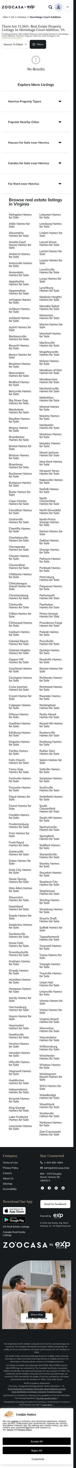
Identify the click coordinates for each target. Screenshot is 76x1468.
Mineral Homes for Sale (49, 408)
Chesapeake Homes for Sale (19, 548)
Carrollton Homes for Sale (20, 511)
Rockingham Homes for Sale (49, 706)
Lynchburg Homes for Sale (49, 289)
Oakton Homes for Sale (49, 542)
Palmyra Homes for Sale (49, 560)
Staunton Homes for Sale (50, 874)
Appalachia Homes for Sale (19, 283)
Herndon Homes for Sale (19, 1054)
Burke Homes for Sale (20, 493)
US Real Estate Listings (16, 1226)
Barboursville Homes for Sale (19, 337)
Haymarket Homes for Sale (19, 1027)
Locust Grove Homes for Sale (49, 243)
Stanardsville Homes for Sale (49, 856)
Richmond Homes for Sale (50, 688)
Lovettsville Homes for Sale (49, 271)
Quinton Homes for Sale (49, 651)
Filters (40, 44)
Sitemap (7, 1183)
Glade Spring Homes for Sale (19, 880)
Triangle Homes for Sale (49, 965)
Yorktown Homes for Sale (50, 1124)
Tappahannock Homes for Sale (49, 938)
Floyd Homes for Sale (19, 798)
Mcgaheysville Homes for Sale (49, 353)
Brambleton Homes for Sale (19, 438)
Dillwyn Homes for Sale (19, 715)
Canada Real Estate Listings (14, 1234)
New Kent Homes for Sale (50, 463)
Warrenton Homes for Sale (49, 1029)
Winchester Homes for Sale (49, 1057)
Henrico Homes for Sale (19, 1045)
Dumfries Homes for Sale (20, 725)
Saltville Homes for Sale (49, 770)
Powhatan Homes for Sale (49, 606)
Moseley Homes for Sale (49, 444)
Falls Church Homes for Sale (19, 761)
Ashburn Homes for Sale (19, 310)
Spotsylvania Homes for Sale (49, 828)
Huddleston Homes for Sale (19, 1081)
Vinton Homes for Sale (50, 1011)
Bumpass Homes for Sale (20, 484)
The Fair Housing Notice (46, 1398)
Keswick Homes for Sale (19, 1100)
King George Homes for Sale (19, 1109)
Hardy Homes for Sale (20, 999)
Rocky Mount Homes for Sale (49, 715)
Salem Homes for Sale (50, 761)
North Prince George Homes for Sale (49, 522)
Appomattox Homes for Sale (19, 292)
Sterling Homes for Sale (49, 901)
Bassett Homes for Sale (19, 347)
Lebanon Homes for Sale (50, 216)
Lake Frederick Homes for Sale (19, 1118)
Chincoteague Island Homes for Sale (20, 586)
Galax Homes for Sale (20, 862)
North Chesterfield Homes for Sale (49, 501)
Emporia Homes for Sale (19, 743)
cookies (15, 1421)
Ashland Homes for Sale (19, 319)
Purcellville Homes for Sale (49, 642)
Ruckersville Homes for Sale (49, 734)
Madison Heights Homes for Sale (50, 298)
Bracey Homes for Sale (18, 429)
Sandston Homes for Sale (50, 779)
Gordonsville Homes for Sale (19, 935)
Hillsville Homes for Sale (19, 1063)
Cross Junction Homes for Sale (19, 688)
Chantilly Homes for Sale (19, 530)
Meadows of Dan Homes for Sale (50, 371)
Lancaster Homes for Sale (20, 1127)
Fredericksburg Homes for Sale (19, 825)
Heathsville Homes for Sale (19, 1036)
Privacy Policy (10, 1167)
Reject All (36, 1450)
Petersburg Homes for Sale (49, 578)
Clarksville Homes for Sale (19, 606)
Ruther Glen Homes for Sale (49, 752)
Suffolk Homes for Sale (50, 929)
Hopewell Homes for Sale (20, 1072)
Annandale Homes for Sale (19, 273)
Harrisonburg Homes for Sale (19, 1008)
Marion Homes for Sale (51, 326)
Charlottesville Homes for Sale (19, 539)
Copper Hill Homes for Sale (19, 661)
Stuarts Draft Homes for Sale (49, 920)
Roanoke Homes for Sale (50, 697)
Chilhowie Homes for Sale (20, 575)
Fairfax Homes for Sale (18, 752)
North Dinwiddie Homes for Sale (50, 511)
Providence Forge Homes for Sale (50, 624)
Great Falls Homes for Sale (19, 944)
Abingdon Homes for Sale (20, 216)
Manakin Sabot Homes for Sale (49, 307)
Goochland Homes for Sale (19, 908)
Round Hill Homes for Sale (51, 725)
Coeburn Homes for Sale (19, 633)
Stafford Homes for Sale (49, 846)
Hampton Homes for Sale (20, 990)
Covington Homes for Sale (20, 679)
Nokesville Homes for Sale (51, 481)
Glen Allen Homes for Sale (20, 889)
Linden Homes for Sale (50, 234)
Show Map (37, 1314)
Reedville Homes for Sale (50, 661)
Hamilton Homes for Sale (20, 981)
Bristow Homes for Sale (19, 456)
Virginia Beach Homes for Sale (49, 1020)
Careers (7, 1173)
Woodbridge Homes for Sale (49, 1096)
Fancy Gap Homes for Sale (19, 770)
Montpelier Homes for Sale (49, 426)
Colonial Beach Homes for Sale (19, 642)
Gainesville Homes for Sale (19, 853)
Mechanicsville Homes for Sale (49, 390)
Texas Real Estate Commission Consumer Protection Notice (36, 1392)
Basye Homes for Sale (20, 356)
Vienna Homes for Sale (51, 1002)
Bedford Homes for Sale (19, 383)
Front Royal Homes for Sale (19, 844)
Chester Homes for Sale (19, 557)
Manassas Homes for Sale (49, 316)
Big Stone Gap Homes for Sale (19, 402)
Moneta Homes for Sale (49, 417)
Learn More (47, 1405)
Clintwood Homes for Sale (20, 624)
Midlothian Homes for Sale (49, 399)
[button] (35, 101)
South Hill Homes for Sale (50, 819)
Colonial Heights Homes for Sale (19, 651)
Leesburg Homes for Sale (50, 225)
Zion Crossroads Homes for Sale (50, 1133)
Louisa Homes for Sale (50, 261)
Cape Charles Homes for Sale (19, 502)
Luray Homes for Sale (50, 280)
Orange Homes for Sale (49, 551)
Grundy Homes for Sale (18, 972)
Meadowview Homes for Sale (49, 380)
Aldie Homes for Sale (19, 225)
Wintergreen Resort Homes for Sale (50, 1076)
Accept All (37, 1441)
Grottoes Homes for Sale (19, 962)
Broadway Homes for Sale (19, 466)
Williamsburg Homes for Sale (49, 1048)
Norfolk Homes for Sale (49, 490)
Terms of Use (10, 1162)
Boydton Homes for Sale (19, 420)
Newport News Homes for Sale (49, 472)
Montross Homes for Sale (50, 435)
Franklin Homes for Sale (19, 816)
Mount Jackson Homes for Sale (49, 454)
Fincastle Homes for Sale (20, 789)
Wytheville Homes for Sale (49, 1115)
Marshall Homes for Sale (50, 335)
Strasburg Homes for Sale (51, 910)
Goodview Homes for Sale (20, 926)
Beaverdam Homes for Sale (19, 374)
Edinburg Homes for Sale (20, 734)
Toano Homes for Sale (50, 956)
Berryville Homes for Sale (20, 392)
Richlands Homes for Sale (50, 679)
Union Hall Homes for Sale (49, 984)
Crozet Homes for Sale (20, 697)
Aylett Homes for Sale (20, 328)
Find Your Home (36, 1318)
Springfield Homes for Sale (49, 837)
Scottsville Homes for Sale (49, 789)
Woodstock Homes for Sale (49, 1105)
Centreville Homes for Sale (19, 520)
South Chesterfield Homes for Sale (49, 808)
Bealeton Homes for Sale (20, 365)
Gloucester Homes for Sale (19, 898)
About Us (8, 1178)
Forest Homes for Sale (20, 807)
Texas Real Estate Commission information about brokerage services (37, 1389)
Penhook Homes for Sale (49, 569)
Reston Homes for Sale (51, 670)
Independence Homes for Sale (19, 1091)
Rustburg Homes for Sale (50, 743)
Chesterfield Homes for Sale (19, 566)
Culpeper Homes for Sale (20, 706)
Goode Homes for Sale (20, 917)
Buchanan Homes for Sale (20, 475)
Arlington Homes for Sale (20, 301)
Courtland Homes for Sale (20, 670)
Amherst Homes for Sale (19, 255)
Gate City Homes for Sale (20, 871)
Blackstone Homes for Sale (19, 411)
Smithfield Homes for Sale (51, 798)
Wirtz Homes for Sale (50, 1087)
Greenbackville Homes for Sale (19, 953)
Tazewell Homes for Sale (50, 947)
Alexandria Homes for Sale (19, 234)
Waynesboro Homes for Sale (49, 1039)
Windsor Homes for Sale (50, 1066)
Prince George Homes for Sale (49, 615)
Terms (10, 1429)
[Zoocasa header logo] (18, 7)
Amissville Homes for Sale (20, 264)
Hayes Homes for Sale (20, 1017)
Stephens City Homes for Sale (49, 883)
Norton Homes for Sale (51, 532)
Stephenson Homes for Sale (49, 892)
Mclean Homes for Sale (49, 362)
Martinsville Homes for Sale (49, 344)
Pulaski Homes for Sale (49, 633)
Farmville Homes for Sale (20, 779)
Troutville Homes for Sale (50, 974)
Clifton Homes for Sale (20, 615)
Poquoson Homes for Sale (50, 587)
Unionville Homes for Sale (50, 993)
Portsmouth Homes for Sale (49, 596)
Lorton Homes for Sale (50, 252)
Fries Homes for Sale (19, 834)
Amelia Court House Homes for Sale (20, 244)
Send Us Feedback (55, 1204)
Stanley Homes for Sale (49, 865)
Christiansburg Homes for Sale (19, 596)
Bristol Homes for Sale (20, 447)
